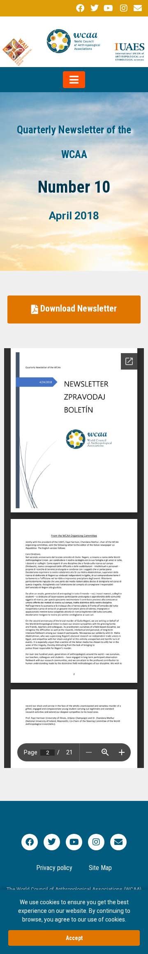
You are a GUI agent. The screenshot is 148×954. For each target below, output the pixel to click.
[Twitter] (52, 842)
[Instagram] (96, 842)
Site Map (100, 868)
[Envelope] (118, 842)
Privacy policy (54, 868)
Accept (74, 938)
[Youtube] (74, 842)
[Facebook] (29, 842)
